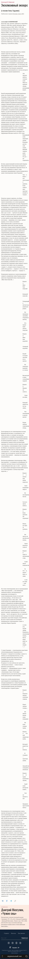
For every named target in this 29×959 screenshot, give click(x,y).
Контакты (13, 933)
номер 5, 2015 (21, 14)
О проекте (6, 933)
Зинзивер (15, 14)
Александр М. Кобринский (7, 2)
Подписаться (25, 938)
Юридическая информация (14, 953)
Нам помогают (21, 933)
